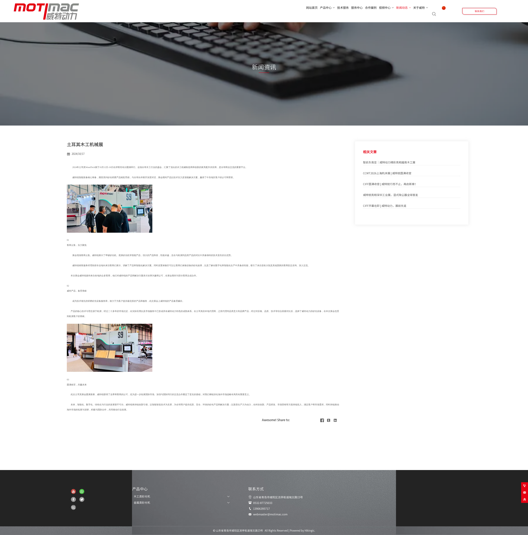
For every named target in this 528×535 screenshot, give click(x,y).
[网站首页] (46, 11)
